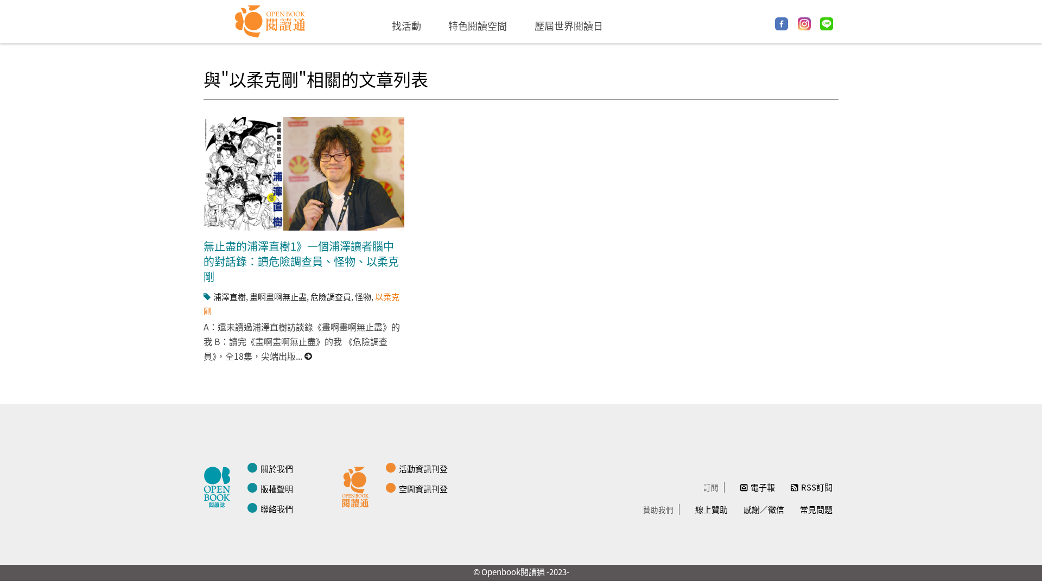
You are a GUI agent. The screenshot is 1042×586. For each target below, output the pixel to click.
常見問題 (816, 509)
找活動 (406, 25)
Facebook (781, 23)
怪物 (363, 296)
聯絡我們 (276, 508)
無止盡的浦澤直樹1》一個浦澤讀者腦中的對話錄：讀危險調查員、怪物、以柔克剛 (301, 261)
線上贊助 (711, 509)
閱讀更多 (308, 356)
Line (826, 23)
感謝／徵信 (764, 509)
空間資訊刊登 (423, 488)
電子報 (763, 487)
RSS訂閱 (817, 487)
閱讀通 (358, 485)
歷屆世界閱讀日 (569, 25)
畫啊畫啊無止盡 (278, 296)
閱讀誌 (220, 485)
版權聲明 (276, 488)
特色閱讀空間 (477, 25)
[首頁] (270, 21)
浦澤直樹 (229, 296)
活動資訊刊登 (423, 468)
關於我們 (276, 468)
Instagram (804, 23)
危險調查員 (330, 296)
